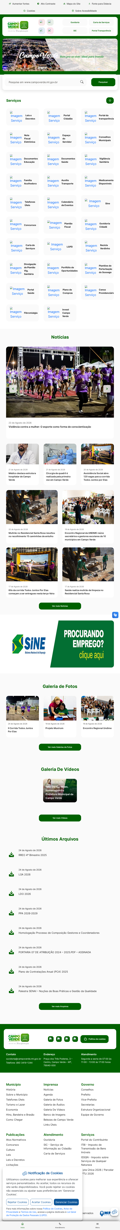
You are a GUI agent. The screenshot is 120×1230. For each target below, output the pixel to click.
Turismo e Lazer (15, 1104)
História (10, 1089)
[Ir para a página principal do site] (18, 26)
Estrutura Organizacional (95, 1109)
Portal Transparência (101, 30)
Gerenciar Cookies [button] (66, 1202)
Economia (12, 1109)
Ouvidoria (75, 22)
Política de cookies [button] (97, 1039)
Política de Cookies (52, 1208)
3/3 (107, 351)
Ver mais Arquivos (60, 1006)
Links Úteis (50, 1124)
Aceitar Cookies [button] (41, 1202)
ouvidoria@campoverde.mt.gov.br (23, 1058)
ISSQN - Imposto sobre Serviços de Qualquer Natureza (94, 1161)
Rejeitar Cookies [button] (17, 1202)
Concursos (12, 1144)
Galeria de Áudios (54, 1104)
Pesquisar (103, 82)
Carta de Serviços (101, 22)
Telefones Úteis (15, 1099)
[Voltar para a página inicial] (23, 1039)
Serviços (13, 100)
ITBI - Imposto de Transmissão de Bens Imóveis (93, 1148)
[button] (29, 11)
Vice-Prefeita (89, 1099)
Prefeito (85, 1094)
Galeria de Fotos (53, 1099)
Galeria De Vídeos (54, 1109)
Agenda (48, 1094)
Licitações (12, 1164)
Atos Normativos (16, 1139)
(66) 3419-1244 (24, 1062)
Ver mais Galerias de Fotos (60, 747)
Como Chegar (14, 1119)
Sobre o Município (17, 1094)
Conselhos (87, 1089)
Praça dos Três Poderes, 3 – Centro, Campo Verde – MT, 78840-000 (58, 1062)
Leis (8, 1154)
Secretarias (87, 1104)
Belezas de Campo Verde (58, 1119)
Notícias (48, 1089)
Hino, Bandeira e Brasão (20, 1114)
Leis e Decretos (15, 1159)
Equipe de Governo (92, 1114)
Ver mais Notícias (60, 606)
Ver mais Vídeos (60, 818)
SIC (75, 30)
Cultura (10, 1149)
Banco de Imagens (54, 1114)
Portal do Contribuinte (94, 1139)
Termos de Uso (28, 1212)
